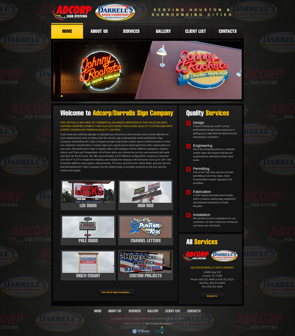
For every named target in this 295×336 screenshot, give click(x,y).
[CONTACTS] (194, 311)
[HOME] (98, 311)
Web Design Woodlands (158, 323)
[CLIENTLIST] (173, 311)
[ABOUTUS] (115, 311)
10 (87, 96)
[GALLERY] (153, 311)
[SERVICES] (135, 311)
